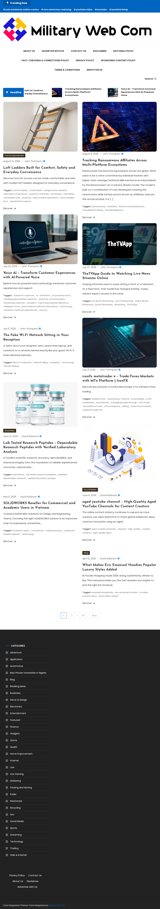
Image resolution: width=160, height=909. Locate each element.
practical (26, 197)
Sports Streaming (103, 304)
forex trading (137, 398)
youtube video (84, 9)
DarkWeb (112, 206)
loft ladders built (12, 197)
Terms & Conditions (67, 69)
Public (13, 794)
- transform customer (23, 295)
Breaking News (18, 686)
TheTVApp (132, 304)
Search (149, 78)
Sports (13, 828)
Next (94, 615)
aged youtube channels (103, 528)
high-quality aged (102, 532)
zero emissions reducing (57, 9)
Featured (15, 720)
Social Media (90, 489)
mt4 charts (144, 402)
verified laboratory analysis (42, 478)
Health (13, 747)
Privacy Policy (85, 60)
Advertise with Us (53, 51)
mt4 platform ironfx (92, 406)
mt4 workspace (112, 406)
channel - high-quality (129, 528)
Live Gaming (17, 774)
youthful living (120, 9)
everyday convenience (15, 193)
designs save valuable (55, 190)
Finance (125, 398)
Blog (86, 552)
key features (102, 402)
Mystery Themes (57, 905)
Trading (14, 848)
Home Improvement (14, 155)
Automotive (16, 666)
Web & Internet (18, 855)
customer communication (52, 299)
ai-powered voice (61, 295)
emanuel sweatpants (102, 592)
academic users (20, 530)
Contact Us (78, 51)
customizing (113, 398)
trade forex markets (141, 406)
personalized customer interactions (40, 306)
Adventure (16, 652)
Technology (66, 306)
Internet (14, 760)
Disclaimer (99, 51)
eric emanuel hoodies (126, 592)
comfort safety (19, 190)
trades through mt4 (92, 409)
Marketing (15, 780)
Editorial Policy (123, 51)
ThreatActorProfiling (93, 210)
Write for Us (94, 69)
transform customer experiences (20, 310)
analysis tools (98, 398)
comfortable (35, 190)
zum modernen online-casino (22, 9)
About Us (29, 51)
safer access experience (45, 197)
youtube (102, 9)
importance (18, 474)
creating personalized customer (20, 299)
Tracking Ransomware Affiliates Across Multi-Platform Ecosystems (77, 92)
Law (12, 767)
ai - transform (43, 295)
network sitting (40, 362)
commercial (37, 530)
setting (125, 406)
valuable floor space (20, 201)
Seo (12, 814)
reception (55, 362)
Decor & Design (18, 699)
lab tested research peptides (41, 474)
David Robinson (30, 436)
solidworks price (53, 530)
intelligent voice (12, 306)
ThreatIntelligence (114, 210)
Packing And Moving (21, 787)
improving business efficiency (53, 302)
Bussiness (10, 430)
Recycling (15, 807)
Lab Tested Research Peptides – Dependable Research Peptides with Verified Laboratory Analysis (40, 447)
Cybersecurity (98, 206)
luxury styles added (108, 595)
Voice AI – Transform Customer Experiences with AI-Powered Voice (132, 92)
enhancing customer (14, 302)
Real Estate (16, 801)
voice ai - (44, 310)
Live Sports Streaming (102, 300)
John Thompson (33, 161)
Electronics (16, 706)
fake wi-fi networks (22, 362)
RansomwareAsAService (131, 206)
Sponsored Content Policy (118, 60)
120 (83, 615)
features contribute (39, 193)
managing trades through (124, 402)
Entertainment (18, 713)
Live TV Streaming (124, 300)
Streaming (119, 304)
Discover (8, 208)
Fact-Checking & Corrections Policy (45, 60)
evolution (31, 302)
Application (16, 659)
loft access (56, 193)
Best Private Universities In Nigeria (28, 672)
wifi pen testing (11, 366)
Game (13, 740)
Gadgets (15, 733)
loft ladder (69, 193)
